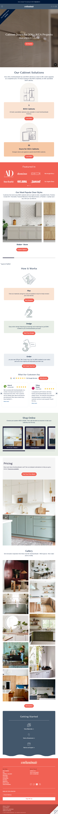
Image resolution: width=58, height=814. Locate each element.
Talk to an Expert (34, 772)
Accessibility (6, 807)
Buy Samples (29, 300)
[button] (52, 6)
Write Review (43, 378)
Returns (5, 779)
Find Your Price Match (29, 474)
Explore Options (22, 249)
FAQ (3, 772)
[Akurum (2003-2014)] (35, 437)
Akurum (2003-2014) (35, 447)
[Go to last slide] (1, 393)
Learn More (29, 118)
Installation (6, 783)
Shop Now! (36, 1)
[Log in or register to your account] (54, 6)
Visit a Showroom (34, 774)
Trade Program (7, 784)
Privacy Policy (6, 806)
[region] (29, 226)
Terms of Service (7, 810)
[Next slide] (56, 393)
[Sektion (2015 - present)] (12, 437)
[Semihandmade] (29, 6)
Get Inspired (29, 705)
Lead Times (5, 777)
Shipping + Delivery (7, 774)
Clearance (5, 778)
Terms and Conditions (8, 809)
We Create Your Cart (29, 366)
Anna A (10, 385)
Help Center (6, 770)
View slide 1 (27, 185)
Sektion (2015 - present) (12, 447)
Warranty (5, 781)
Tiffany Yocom (38, 386)
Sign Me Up (29, 798)
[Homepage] (29, 762)
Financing (5, 775)
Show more (6, 401)
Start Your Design (29, 333)
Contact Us (33, 770)
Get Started (29, 43)
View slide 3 (30, 185)
